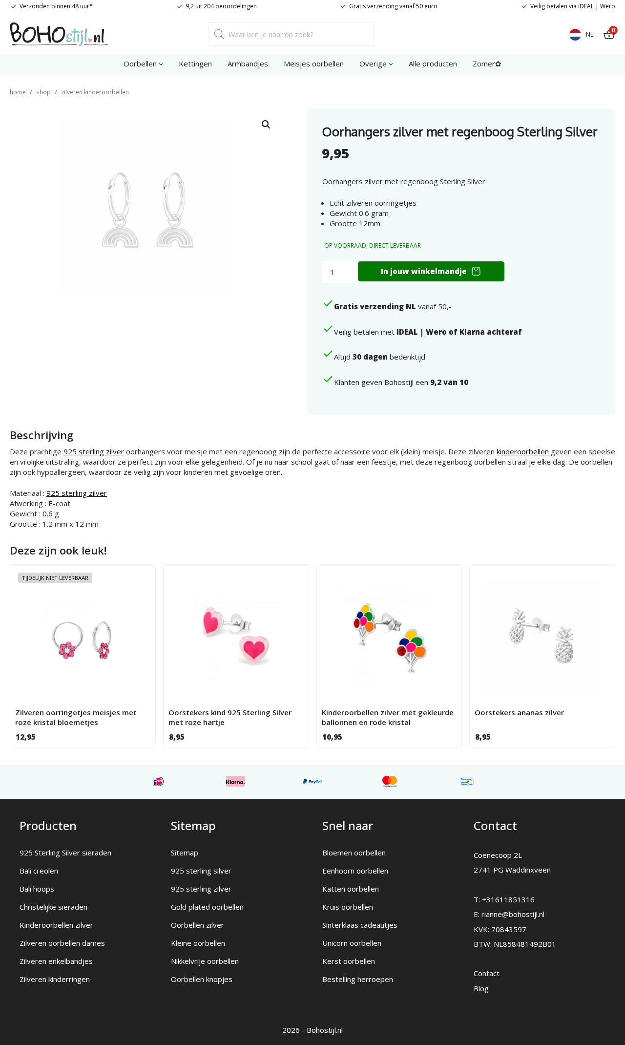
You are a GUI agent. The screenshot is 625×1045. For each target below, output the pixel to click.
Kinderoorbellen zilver (56, 925)
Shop (43, 92)
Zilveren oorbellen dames (62, 943)
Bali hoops (37, 889)
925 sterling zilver (93, 451)
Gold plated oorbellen (207, 907)
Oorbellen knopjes (201, 979)
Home (18, 92)
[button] (266, 124)
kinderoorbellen (523, 451)
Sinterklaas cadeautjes (359, 925)
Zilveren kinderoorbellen (95, 92)
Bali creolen (39, 870)
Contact (487, 973)
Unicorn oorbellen (351, 943)
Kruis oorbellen (347, 907)
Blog (481, 988)
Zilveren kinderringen (55, 979)
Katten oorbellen (350, 889)
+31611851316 (508, 899)
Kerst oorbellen (348, 961)
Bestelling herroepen (357, 979)
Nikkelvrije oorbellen (205, 961)
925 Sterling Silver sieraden (65, 852)
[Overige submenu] (391, 64)
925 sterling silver (201, 870)
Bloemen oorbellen (354, 852)
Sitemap (184, 852)
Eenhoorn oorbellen (355, 870)
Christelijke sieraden (53, 907)
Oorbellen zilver (197, 925)
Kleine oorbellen (198, 943)
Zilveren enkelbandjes (56, 961)
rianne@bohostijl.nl (512, 914)
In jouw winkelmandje (424, 271)
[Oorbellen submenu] (161, 64)
